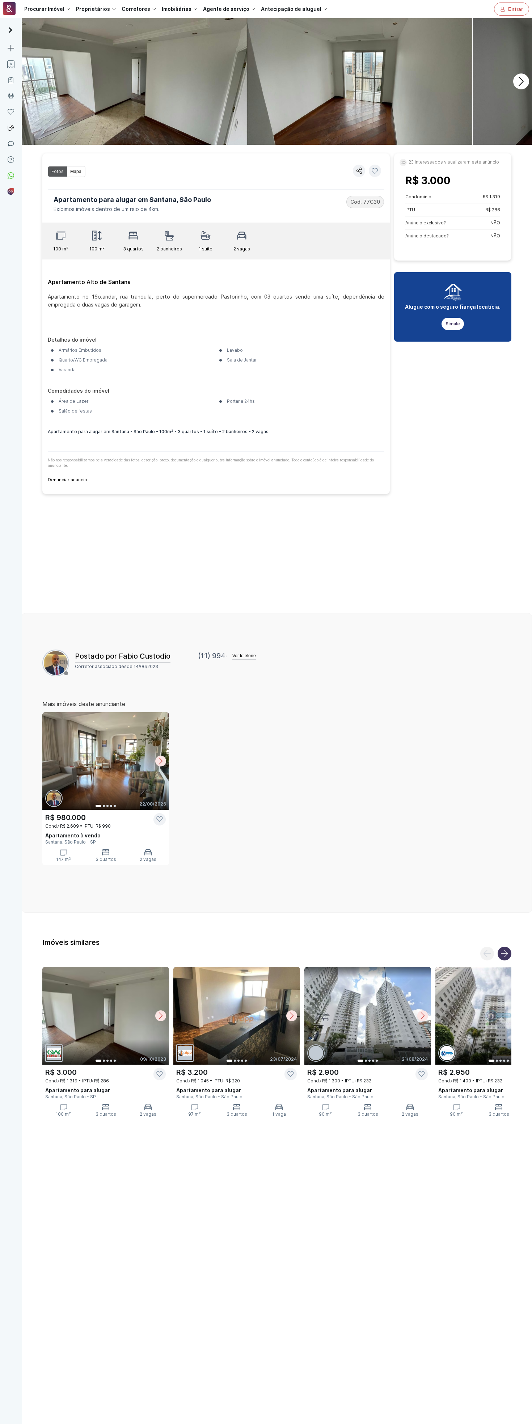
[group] (66, 171)
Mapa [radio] (75, 171)
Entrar (515, 9)
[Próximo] (521, 81)
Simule (453, 323)
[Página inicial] (9, 9)
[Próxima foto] (160, 761)
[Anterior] (487, 953)
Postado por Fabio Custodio (122, 656)
